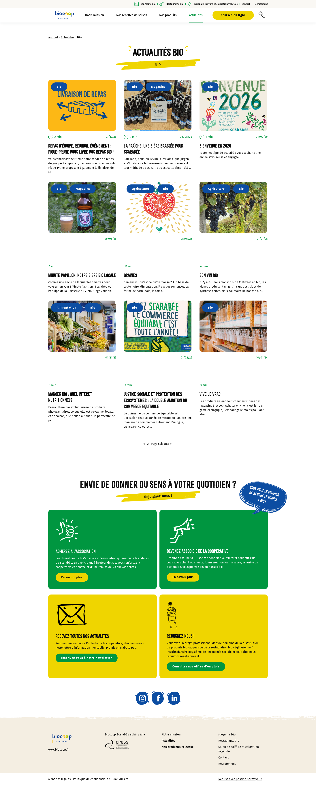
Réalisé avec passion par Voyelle (240, 779)
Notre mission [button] (94, 15)
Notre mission (171, 734)
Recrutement (261, 4)
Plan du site (120, 779)
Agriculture (140, 188)
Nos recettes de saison (131, 15)
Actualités (196, 15)
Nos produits (168, 15)
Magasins (158, 86)
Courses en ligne (233, 15)
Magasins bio (148, 4)
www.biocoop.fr (58, 749)
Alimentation (66, 307)
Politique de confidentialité (91, 779)
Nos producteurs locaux (177, 747)
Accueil (53, 37)
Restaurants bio (175, 4)
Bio (59, 86)
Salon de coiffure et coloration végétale (216, 4)
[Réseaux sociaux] (142, 698)
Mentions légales (59, 779)
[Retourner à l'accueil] (64, 15)
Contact (246, 4)
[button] (262, 15)
